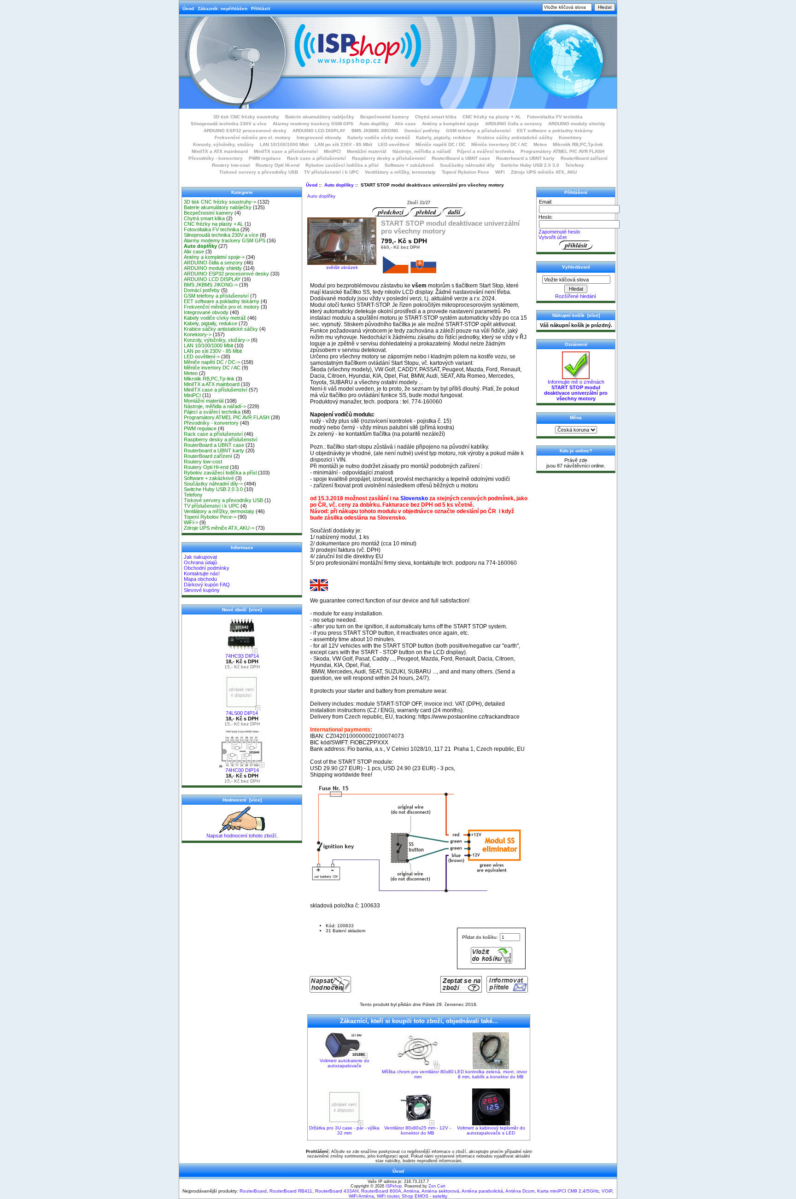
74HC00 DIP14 (242, 770)
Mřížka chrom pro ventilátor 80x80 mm (418, 1074)
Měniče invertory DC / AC (499, 144)
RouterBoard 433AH (336, 1190)
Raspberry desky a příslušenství (389, 158)
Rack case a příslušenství (316, 158)
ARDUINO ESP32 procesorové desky (245, 130)
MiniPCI (332, 151)
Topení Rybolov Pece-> (210, 517)
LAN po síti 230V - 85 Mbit (343, 144)
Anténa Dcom (519, 1190)
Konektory (570, 137)
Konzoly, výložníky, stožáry (223, 144)
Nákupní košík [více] (576, 315)
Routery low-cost (231, 165)
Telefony (574, 165)
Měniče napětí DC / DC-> (212, 362)
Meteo (540, 144)
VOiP (607, 1190)
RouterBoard (253, 1190)
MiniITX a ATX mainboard (220, 151)
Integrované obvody (319, 137)
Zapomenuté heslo (559, 231)
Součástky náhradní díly (467, 165)
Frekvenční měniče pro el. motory (253, 137)
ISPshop (394, 1186)
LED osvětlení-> (202, 356)
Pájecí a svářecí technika (486, 151)
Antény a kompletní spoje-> (214, 257)
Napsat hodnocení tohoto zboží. (242, 835)
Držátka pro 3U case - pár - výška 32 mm (344, 1130)
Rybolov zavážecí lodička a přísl (342, 165)
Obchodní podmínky (206, 568)
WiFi (500, 172)
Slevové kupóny (202, 590)
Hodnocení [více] (242, 799)
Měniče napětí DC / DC (440, 144)
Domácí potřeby (422, 130)
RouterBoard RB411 (290, 1190)
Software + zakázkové (409, 165)
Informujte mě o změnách (576, 390)
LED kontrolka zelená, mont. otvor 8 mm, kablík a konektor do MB (491, 1074)
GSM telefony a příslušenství (478, 130)
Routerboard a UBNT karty (525, 158)
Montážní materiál (366, 151)
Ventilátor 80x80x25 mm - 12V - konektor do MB (417, 1130)
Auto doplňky (339, 184)
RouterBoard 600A (381, 1190)
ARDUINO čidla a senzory (513, 123)
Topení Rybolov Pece (465, 172)
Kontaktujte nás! (202, 573)
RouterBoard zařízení (584, 158)
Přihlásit (260, 8)
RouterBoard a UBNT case (461, 158)
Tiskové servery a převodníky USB (258, 172)
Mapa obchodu (200, 579)
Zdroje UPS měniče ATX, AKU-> (219, 528)
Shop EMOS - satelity (424, 1196)
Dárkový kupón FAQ (207, 584)
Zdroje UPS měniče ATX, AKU (544, 172)
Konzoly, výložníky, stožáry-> (217, 340)
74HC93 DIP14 (242, 656)
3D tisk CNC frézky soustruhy (246, 116)
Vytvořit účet (552, 237)
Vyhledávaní (576, 266)
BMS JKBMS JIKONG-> (211, 284)
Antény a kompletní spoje (450, 123)
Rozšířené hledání (575, 296)
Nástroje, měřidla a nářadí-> (215, 406)
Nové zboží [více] (242, 609)
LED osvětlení (394, 144)
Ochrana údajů (200, 562)
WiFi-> (191, 522)
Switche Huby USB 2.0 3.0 (530, 165)
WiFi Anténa (361, 1196)
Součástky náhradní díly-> (213, 483)
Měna (576, 417)
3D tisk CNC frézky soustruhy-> (220, 202)
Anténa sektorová (440, 1190)
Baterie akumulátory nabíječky (319, 116)
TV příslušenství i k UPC (331, 172)
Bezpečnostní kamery (384, 116)
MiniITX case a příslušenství (286, 151)
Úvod (188, 8)
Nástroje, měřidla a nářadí (421, 151)
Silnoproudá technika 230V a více (229, 123)
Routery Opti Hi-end (277, 165)
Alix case (405, 123)
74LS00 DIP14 (242, 713)
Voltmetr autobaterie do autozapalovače (344, 1063)
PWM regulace (265, 158)
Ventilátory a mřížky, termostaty (400, 172)
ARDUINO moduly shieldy (576, 123)
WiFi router (388, 1196)
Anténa (411, 1190)
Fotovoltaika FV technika (555, 116)
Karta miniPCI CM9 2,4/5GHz (568, 1190)
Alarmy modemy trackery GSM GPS (313, 123)
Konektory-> (197, 334)
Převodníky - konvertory (215, 158)
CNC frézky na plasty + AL (491, 116)
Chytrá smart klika (436, 116)
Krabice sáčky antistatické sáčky (515, 137)
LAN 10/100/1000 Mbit (284, 144)
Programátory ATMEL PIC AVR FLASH (562, 151)
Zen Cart (436, 1186)
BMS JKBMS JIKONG (374, 130)
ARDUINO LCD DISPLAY (319, 130)
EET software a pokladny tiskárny (555, 130)
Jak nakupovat (200, 557)
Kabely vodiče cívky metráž (378, 137)
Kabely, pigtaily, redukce (443, 137)
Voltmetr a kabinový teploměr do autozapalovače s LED (491, 1130)
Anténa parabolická (482, 1190)
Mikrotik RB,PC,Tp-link (578, 144)
